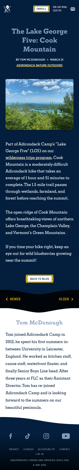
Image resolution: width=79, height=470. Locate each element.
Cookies (28, 449)
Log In (57, 10)
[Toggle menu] (72, 9)
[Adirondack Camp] (7, 9)
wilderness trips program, (29, 157)
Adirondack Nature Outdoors (40, 65)
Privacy (14, 449)
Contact (65, 449)
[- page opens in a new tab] (11, 436)
